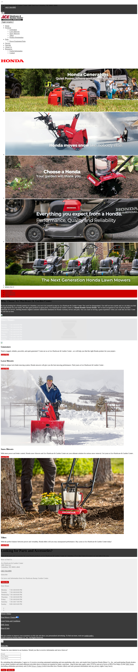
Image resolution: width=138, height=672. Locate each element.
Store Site (8, 9)
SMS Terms (5, 625)
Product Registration (16, 37)
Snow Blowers (14, 33)
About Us (8, 47)
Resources (8, 49)
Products (8, 28)
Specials (8, 45)
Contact (12, 53)
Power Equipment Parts (17, 41)
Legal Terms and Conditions (10, 621)
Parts (7, 39)
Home (7, 26)
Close (3, 670)
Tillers (11, 35)
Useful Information (15, 51)
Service (7, 43)
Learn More (5, 355)
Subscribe (5, 582)
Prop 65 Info (5, 628)
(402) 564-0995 (10, 7)
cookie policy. (89, 636)
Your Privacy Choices (8, 617)
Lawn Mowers (14, 32)
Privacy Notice (6, 614)
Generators (13, 30)
